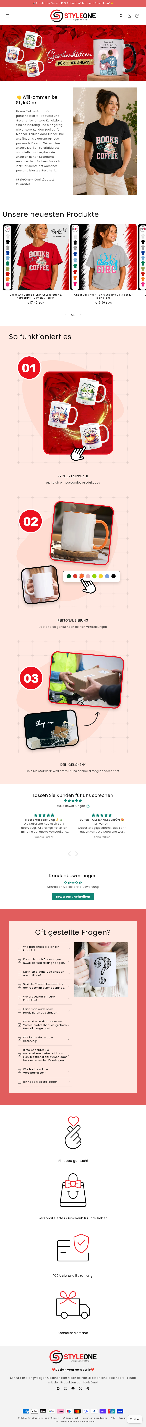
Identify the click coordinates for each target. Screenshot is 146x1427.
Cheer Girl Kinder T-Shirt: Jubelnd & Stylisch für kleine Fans (103, 296)
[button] (7, 16)
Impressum (88, 1421)
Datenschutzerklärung (95, 1418)
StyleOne (32, 1418)
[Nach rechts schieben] (81, 315)
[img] (73, 800)
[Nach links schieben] (65, 315)
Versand (123, 1418)
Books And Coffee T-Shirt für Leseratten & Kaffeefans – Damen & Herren (36, 296)
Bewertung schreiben (73, 897)
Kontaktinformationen (67, 1421)
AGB (113, 1418)
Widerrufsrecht (71, 1418)
